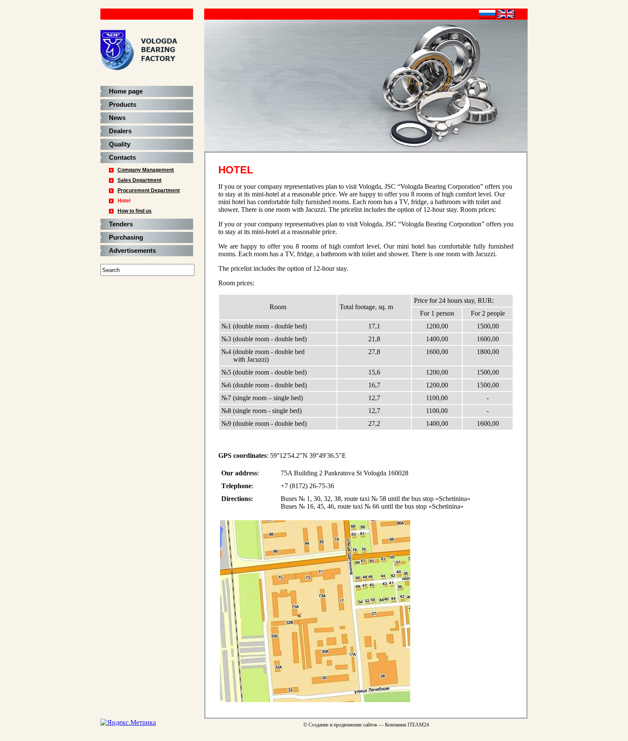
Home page (126, 91)
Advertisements (132, 250)
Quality (119, 144)
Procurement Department (148, 190)
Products (122, 104)
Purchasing (126, 237)
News (117, 117)
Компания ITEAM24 (407, 725)
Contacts (122, 157)
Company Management (145, 170)
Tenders (121, 224)
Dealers (120, 131)
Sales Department (139, 180)
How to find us (134, 211)
